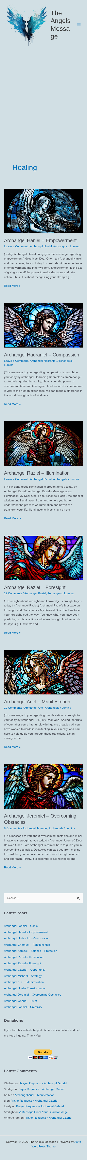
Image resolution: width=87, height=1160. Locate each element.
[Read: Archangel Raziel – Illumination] (43, 443)
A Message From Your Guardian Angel (43, 1112)
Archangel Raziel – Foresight (35, 587)
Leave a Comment (16, 246)
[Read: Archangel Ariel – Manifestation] (43, 672)
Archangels (60, 246)
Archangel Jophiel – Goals (21, 925)
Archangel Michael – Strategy (23, 976)
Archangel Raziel (41, 479)
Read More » (12, 286)
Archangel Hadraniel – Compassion (41, 354)
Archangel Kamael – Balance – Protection (30, 950)
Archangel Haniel (41, 246)
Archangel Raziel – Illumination (37, 473)
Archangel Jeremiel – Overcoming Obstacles (32, 994)
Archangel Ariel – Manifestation (37, 701)
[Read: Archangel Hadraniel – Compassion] (43, 325)
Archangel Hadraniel (43, 360)
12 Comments (13, 593)
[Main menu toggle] (79, 24)
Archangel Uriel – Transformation (25, 988)
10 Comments (13, 707)
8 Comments (12, 828)
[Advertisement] (43, 94)
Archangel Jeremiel (35, 828)
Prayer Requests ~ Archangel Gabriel (43, 1083)
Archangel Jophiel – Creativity (23, 1007)
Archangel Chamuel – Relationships (27, 944)
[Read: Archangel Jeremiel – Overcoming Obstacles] (43, 786)
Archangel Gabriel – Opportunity (24, 969)
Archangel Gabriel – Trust (20, 1000)
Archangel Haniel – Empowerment (40, 240)
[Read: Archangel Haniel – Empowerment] (43, 210)
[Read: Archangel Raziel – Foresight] (43, 557)
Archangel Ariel (34, 707)
